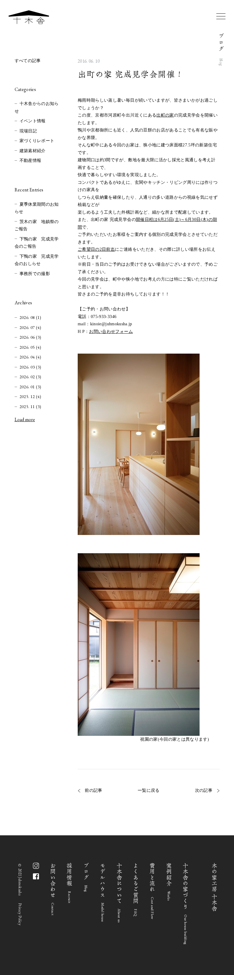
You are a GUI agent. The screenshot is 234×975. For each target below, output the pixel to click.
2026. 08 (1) (30, 317)
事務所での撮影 (35, 273)
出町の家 (165, 115)
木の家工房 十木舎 (215, 887)
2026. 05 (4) (30, 347)
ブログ (86, 877)
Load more (25, 419)
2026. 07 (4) (30, 327)
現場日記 (28, 131)
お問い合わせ (53, 889)
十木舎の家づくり (186, 904)
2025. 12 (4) (30, 396)
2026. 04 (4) (30, 357)
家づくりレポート (37, 140)
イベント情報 (33, 121)
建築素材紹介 (33, 151)
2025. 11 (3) (30, 406)
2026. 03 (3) (30, 367)
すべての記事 (28, 60)
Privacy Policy (20, 914)
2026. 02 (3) (30, 376)
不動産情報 (30, 160)
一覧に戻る (149, 790)
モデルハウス (103, 892)
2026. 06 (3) (30, 337)
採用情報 (70, 883)
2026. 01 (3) (30, 387)
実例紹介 (169, 881)
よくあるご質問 (136, 889)
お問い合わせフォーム (111, 331)
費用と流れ (152, 891)
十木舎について (119, 892)
